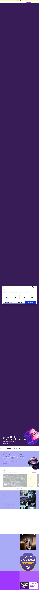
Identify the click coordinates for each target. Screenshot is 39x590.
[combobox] (32, 2)
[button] (17, 2)
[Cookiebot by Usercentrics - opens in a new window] (32, 287)
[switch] (15, 297)
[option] (35, 2)
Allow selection (19, 302)
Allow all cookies (30, 302)
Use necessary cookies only (8, 302)
